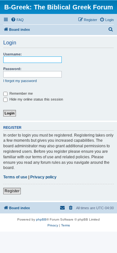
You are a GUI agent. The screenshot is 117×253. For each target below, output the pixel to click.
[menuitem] (17, 20)
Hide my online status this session (35, 99)
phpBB (41, 219)
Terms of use (15, 177)
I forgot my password (20, 81)
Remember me (20, 93)
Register (12, 191)
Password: (12, 69)
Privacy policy (43, 177)
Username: (12, 54)
